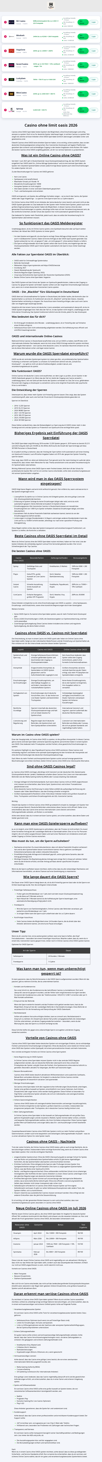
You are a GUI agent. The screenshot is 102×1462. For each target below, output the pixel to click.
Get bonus (82, 22)
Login (94, 22)
